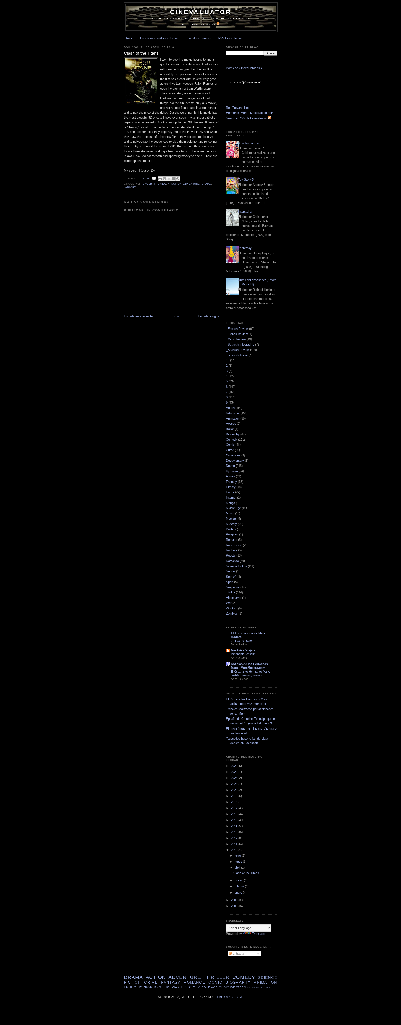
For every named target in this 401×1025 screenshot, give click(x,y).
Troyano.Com (229, 997)
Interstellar (245, 211)
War (228, 603)
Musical (231, 518)
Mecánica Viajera (243, 650)
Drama (206, 184)
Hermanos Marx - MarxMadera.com (250, 113)
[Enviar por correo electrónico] (160, 178)
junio (238, 855)
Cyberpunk (233, 455)
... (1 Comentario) (242, 640)
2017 (234, 808)
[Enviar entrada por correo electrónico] (154, 178)
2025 (234, 772)
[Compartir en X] (169, 178)
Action (176, 184)
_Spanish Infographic (240, 344)
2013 (234, 832)
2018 (234, 802)
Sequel (230, 571)
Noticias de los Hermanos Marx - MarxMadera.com (249, 665)
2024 (234, 778)
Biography (232, 434)
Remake (231, 539)
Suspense (232, 587)
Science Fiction (236, 566)
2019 (234, 796)
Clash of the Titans (246, 873)
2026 (234, 766)
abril (238, 867)
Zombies (232, 613)
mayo (239, 861)
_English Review (153, 184)
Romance (232, 561)
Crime (230, 450)
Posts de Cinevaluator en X (244, 68)
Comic (230, 444)
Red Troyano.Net (237, 107)
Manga (230, 503)
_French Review (237, 334)
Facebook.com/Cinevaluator (159, 38)
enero (239, 892)
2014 (234, 826)
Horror (230, 492)
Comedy (231, 439)
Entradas (238, 953)
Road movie (234, 545)
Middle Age (233, 508)
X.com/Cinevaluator (197, 38)
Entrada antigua (208, 316)
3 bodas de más (249, 143)
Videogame (233, 597)
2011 (234, 844)
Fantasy (130, 187)
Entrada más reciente (138, 316)
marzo (239, 880)
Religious (232, 534)
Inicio (129, 38)
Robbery (231, 550)
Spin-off (231, 576)
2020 (234, 790)
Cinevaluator (200, 12)
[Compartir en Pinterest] (177, 178)
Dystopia (232, 471)
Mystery (231, 524)
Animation (232, 418)
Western (231, 608)
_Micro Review (236, 339)
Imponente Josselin (243, 654)
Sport (229, 582)
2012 (234, 838)
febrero (240, 886)
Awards (231, 423)
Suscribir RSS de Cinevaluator (247, 118)
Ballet (230, 429)
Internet (231, 497)
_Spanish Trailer (237, 355)
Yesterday (245, 248)
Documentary (235, 460)
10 (227, 360)
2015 (234, 820)
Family (230, 476)
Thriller (230, 592)
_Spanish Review (237, 350)
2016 (234, 814)
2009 (234, 900)
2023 (234, 784)
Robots (231, 555)
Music (230, 513)
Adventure (191, 184)
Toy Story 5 (246, 179)
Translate (258, 933)
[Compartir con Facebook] (173, 178)
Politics (231, 529)
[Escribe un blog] (164, 178)
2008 (234, 906)
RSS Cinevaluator (230, 38)
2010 (234, 850)
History (231, 487)
